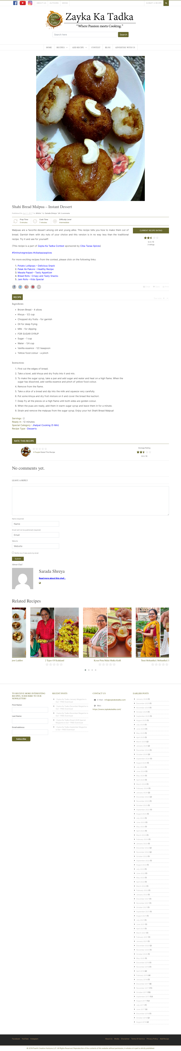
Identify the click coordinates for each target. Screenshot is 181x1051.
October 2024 (141, 754)
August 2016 (141, 1022)
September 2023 (143, 810)
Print (166, 287)
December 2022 (142, 848)
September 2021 (142, 912)
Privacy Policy (152, 1039)
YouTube (25, 1039)
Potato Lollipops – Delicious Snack (36, 265)
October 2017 (141, 992)
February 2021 (142, 937)
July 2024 (140, 767)
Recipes (61, 47)
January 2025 (141, 746)
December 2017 (142, 984)
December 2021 (142, 899)
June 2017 (140, 1009)
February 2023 (142, 839)
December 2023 (142, 797)
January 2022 (141, 895)
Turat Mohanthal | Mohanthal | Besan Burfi (143, 660)
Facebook (16, 1039)
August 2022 (141, 865)
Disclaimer (125, 1039)
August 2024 (141, 763)
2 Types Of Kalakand (37, 660)
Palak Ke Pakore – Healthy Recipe (36, 269)
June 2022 (140, 873)
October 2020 (141, 954)
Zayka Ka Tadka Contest (51, 245)
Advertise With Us (125, 47)
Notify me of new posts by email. (27, 553)
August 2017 (141, 1001)
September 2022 (142, 861)
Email (147, 287)
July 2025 (140, 725)
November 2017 (142, 988)
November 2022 (142, 852)
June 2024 (140, 771)
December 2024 (142, 750)
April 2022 (140, 882)
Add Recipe (78, 47)
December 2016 (142, 1013)
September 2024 (143, 759)
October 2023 (141, 805)
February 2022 (142, 890)
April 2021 (140, 929)
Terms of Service (138, 1039)
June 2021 (140, 924)
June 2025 (140, 729)
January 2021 (141, 941)
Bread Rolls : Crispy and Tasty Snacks (38, 275)
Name (18, 519)
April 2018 (140, 971)
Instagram (34, 1039)
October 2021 (141, 907)
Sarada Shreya (51, 213)
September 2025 (142, 716)
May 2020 (140, 958)
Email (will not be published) (26, 530)
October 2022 (141, 856)
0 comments (65, 213)
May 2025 (140, 733)
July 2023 (140, 818)
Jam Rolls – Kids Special (31, 279)
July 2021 (140, 920)
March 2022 (141, 886)
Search (123, 34)
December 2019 (142, 962)
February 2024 (142, 788)
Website (15, 541)
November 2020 (142, 950)
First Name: (17, 705)
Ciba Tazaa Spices (90, 245)
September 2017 (142, 996)
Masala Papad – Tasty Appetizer (35, 272)
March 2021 (141, 933)
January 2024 (141, 793)
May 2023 (140, 827)
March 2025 (141, 742)
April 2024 (140, 780)
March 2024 (141, 784)
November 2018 (142, 967)
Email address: (18, 727)
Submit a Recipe (154, 3)
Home (49, 47)
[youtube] (23, 3)
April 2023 (140, 831)
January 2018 (141, 979)
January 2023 (141, 844)
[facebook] (15, 3)
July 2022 (140, 869)
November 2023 (142, 801)
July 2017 (140, 1005)
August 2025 (141, 720)
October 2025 (141, 712)
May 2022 (140, 878)
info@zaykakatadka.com (115, 700)
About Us (41, 3)
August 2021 (141, 916)
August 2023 (141, 814)
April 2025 (140, 737)
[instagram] (30, 3)
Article (38, 213)
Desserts (32, 428)
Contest (95, 47)
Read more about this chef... (52, 578)
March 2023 (141, 835)
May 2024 (140, 776)
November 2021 (142, 903)
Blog (107, 47)
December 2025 (142, 703)
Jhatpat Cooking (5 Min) (46, 425)
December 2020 (142, 945)
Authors (54, 3)
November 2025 (142, 708)
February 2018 (142, 975)
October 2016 (141, 1018)
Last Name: (17, 716)
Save (157, 287)
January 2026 (141, 699)
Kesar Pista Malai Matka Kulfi (90, 660)
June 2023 (140, 822)
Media (65, 3)
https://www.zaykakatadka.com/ (107, 709)
